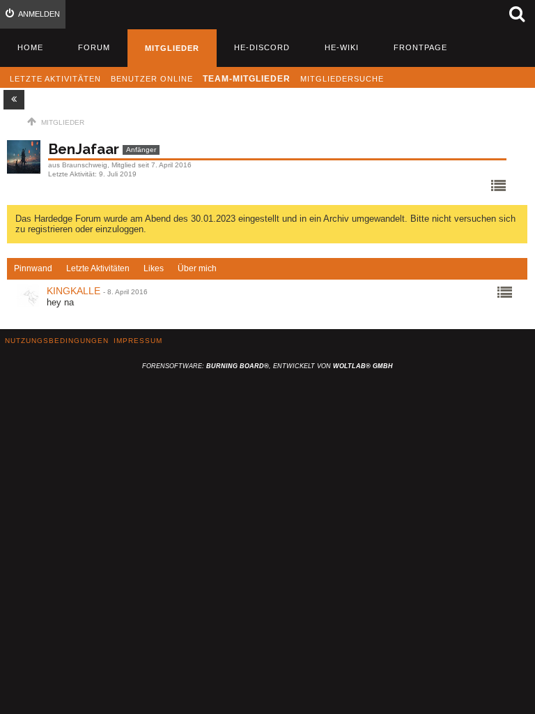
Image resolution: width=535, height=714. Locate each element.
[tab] (33, 269)
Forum (94, 47)
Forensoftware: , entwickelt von (267, 366)
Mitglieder (172, 48)
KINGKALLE (73, 290)
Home (30, 47)
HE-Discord (262, 47)
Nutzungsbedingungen (57, 340)
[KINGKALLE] (28, 295)
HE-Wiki (342, 47)
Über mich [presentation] (197, 268)
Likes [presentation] (154, 268)
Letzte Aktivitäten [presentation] (98, 268)
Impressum (138, 340)
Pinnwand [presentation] (33, 268)
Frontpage (420, 47)
